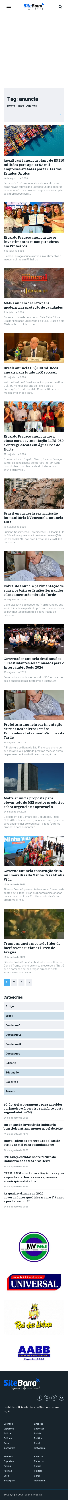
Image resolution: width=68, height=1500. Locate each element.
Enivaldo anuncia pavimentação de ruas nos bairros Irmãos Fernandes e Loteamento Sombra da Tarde (34, 590)
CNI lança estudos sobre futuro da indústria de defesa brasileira (30, 1159)
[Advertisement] (34, 49)
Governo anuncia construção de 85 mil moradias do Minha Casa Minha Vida (34, 874)
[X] (54, 1398)
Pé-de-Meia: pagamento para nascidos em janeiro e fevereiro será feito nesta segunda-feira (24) (33, 1108)
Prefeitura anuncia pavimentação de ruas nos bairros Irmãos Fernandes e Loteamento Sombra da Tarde (34, 730)
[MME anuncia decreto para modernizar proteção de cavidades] (34, 283)
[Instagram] (47, 1398)
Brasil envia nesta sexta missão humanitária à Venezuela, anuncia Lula (33, 517)
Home (11, 105)
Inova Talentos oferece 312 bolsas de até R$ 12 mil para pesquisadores (32, 1142)
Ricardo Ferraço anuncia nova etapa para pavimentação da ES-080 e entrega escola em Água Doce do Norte (34, 442)
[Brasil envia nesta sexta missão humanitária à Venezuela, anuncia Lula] (34, 493)
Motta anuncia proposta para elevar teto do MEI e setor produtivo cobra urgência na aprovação (34, 802)
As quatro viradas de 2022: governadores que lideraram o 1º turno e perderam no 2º (34, 1197)
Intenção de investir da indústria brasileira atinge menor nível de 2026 (33, 1126)
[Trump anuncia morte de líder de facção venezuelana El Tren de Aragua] (34, 924)
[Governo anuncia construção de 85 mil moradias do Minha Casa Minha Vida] (34, 851)
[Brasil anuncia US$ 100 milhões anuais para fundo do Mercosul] (34, 348)
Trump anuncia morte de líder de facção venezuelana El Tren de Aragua (32, 947)
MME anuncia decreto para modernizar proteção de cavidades (33, 304)
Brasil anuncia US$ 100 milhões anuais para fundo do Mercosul (31, 369)
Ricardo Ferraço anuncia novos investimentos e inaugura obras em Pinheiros (31, 241)
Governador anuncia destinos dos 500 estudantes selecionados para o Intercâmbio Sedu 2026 (34, 662)
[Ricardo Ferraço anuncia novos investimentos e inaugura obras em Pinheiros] (34, 217)
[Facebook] (39, 1398)
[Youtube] (61, 1398)
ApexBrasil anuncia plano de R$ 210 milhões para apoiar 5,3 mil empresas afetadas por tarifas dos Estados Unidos (34, 166)
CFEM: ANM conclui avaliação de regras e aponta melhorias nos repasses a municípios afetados (34, 1177)
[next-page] (29, 982)
